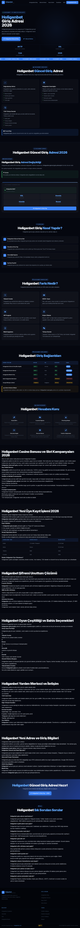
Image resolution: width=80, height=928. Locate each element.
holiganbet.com (17, 925)
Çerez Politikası (45, 916)
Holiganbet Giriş (33, 2)
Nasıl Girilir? (44, 900)
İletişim (43, 919)
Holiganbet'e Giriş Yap (40, 208)
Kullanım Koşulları (45, 913)
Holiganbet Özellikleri (7, 911)
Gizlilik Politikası (45, 911)
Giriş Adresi (44, 903)
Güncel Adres (43, 2)
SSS (64, 2)
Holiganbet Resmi (6, 919)
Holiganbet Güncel (45, 897)
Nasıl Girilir (51, 2)
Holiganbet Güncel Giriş (12, 38)
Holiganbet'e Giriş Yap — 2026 (41, 793)
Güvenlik (4, 913)
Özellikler (58, 2)
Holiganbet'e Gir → (72, 2)
